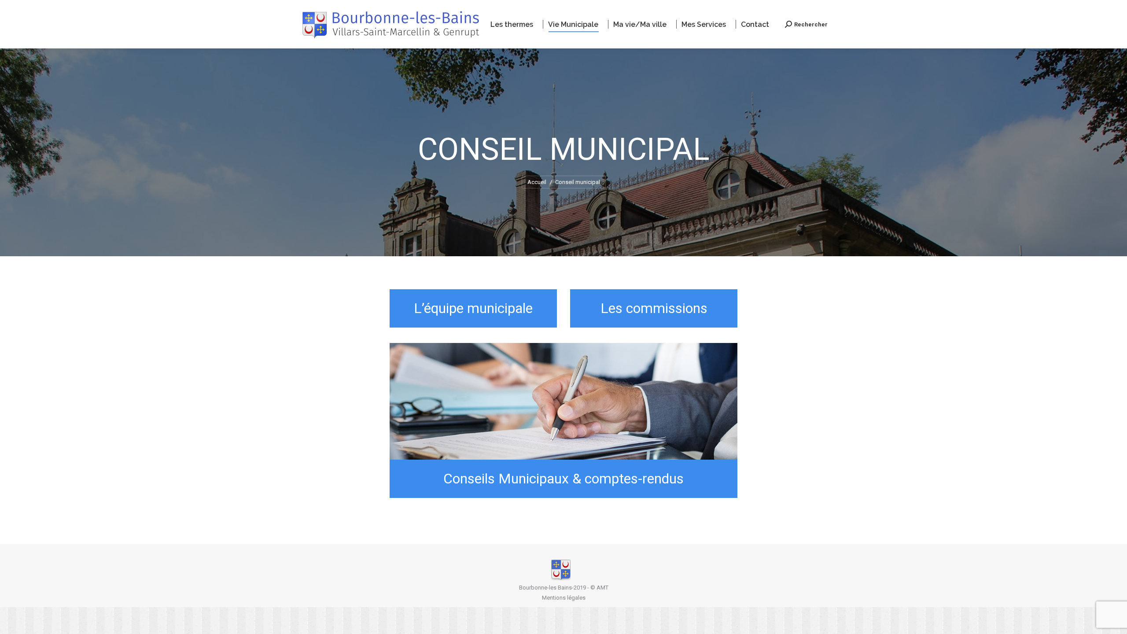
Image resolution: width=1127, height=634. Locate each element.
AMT (602, 587)
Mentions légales (564, 597)
